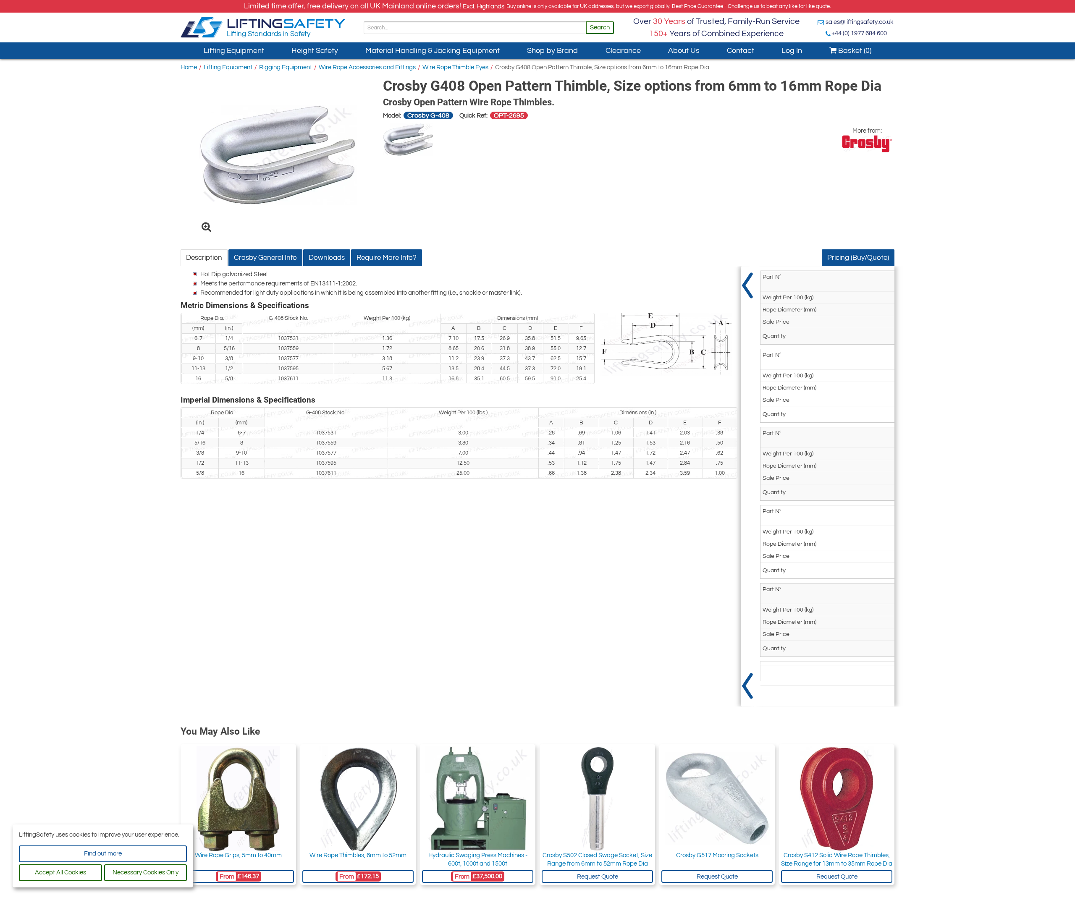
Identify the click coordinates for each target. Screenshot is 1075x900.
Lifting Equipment (234, 51)
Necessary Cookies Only (145, 872)
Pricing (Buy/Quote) (858, 258)
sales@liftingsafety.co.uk (860, 22)
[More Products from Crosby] (867, 143)
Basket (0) (853, 51)
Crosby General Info (265, 258)
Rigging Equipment (285, 67)
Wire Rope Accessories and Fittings (367, 67)
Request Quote (597, 877)
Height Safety (314, 51)
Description (204, 258)
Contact (740, 51)
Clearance (623, 51)
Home (189, 67)
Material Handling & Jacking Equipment (432, 51)
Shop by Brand (552, 51)
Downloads (327, 258)
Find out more (103, 853)
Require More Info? (387, 258)
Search (600, 27)
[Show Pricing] (747, 486)
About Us (684, 51)
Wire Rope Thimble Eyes (455, 67)
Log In (791, 51)
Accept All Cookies (60, 872)
